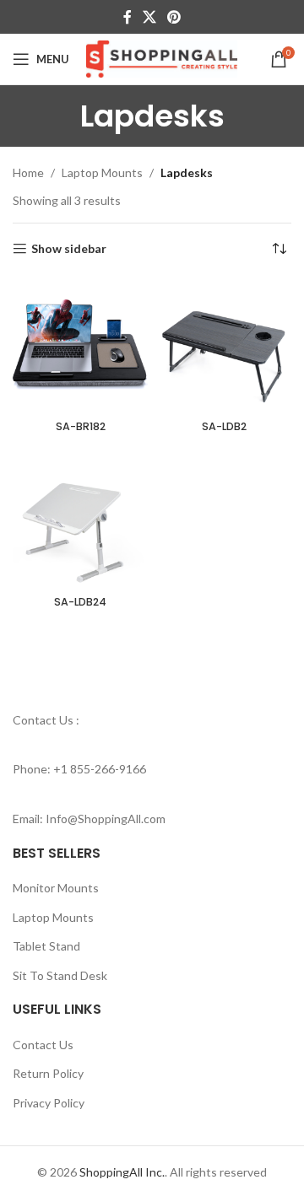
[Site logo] (161, 58)
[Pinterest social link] (174, 17)
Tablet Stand (46, 946)
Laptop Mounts (102, 172)
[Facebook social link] (127, 17)
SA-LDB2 (224, 426)
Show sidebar (68, 249)
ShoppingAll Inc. (122, 1172)
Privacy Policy (48, 1103)
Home (28, 172)
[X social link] (149, 17)
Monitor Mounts (56, 888)
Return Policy (48, 1073)
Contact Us (43, 1044)
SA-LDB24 (80, 602)
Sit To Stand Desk (60, 975)
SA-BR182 (81, 426)
